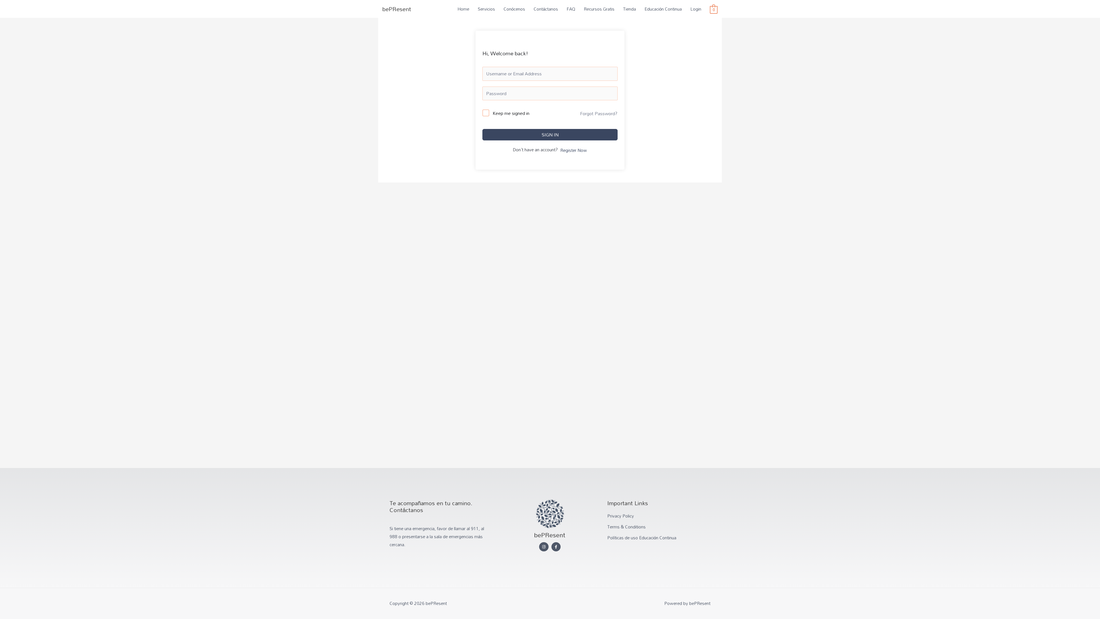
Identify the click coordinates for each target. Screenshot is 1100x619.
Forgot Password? (598, 113)
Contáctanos (546, 9)
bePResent (396, 9)
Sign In (550, 134)
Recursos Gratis (599, 9)
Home (463, 9)
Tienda (629, 9)
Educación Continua (663, 9)
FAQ (571, 9)
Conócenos (514, 9)
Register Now (573, 150)
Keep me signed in (511, 113)
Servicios (486, 9)
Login (695, 9)
